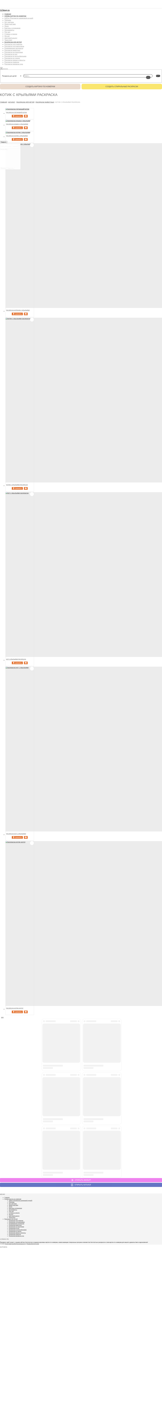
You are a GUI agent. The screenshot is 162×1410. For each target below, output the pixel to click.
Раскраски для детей (25, 102)
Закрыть (3, 142)
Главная (3, 102)
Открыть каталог (82, 1025)
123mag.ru (5, 10)
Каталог (11, 102)
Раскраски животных (45, 102)
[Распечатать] (26, 116)
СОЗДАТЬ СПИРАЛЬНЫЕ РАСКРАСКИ (121, 86)
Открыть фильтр (83, 1021)
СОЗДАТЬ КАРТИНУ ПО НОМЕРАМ (40, 86)
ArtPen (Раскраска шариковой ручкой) (20, 1041)
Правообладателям (33, 1084)
